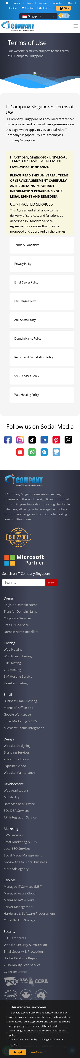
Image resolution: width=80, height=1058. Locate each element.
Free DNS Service (16, 625)
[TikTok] (32, 442)
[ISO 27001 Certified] (18, 540)
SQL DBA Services (16, 810)
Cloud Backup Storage (19, 920)
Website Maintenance (19, 772)
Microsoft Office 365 (18, 707)
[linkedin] (44, 442)
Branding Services (17, 752)
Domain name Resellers (21, 631)
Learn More (36, 1052)
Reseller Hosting (16, 683)
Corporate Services (17, 618)
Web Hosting (13, 649)
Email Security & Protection (23, 951)
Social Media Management (23, 855)
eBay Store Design (17, 759)
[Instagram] (20, 442)
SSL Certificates (15, 938)
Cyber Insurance (16, 971)
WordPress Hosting (18, 656)
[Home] (24, 480)
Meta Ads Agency (16, 869)
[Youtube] (20, 454)
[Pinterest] (56, 442)
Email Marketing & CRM (21, 721)
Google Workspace (17, 714)
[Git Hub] (56, 454)
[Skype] (44, 454)
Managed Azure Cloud (20, 893)
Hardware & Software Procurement (29, 913)
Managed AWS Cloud (19, 900)
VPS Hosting (12, 669)
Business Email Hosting (20, 701)
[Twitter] (68, 442)
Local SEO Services (17, 848)
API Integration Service (20, 817)
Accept (17, 1052)
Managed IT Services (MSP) (23, 886)
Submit (51, 582)
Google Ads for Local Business (25, 862)
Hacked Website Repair (21, 958)
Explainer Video (15, 766)
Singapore (34, 16)
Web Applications (16, 790)
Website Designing (17, 745)
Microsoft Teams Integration (24, 728)
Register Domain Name (21, 605)
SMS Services (13, 835)
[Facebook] (8, 442)
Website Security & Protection (25, 945)
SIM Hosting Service (18, 676)
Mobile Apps (13, 797)
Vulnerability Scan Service (22, 965)
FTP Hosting (12, 663)
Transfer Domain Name (21, 611)
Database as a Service (19, 804)
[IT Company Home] (8, 4)
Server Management (18, 907)
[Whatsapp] (32, 454)
